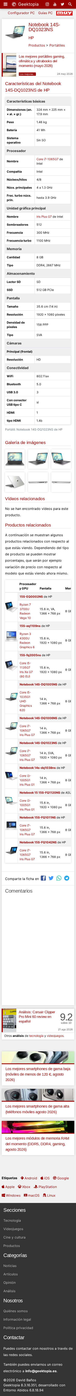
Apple (10, 1187)
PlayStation (48, 1187)
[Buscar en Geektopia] (70, 4)
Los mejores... (27, 74)
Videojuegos (13, 1229)
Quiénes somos (15, 1311)
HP (31, 38)
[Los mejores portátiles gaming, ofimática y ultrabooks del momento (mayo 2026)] (9, 65)
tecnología (36, 1035)
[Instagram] (48, 4)
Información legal (17, 1319)
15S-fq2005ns (30, 655)
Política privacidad (18, 1328)
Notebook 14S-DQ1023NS (44, 27)
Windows (13, 1195)
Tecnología (12, 1220)
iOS (47, 1178)
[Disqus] (38, 951)
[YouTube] (55, 4)
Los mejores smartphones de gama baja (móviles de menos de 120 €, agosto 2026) (37, 1074)
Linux (51, 1195)
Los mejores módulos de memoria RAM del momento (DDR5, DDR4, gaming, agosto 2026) (37, 1144)
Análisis (9, 1291)
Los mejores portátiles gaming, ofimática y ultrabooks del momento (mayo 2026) (42, 61)
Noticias (9, 1266)
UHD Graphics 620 (26, 705)
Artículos (10, 1274)
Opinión (9, 1282)
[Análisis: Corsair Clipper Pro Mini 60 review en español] (9, 1020)
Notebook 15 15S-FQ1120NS (40, 792)
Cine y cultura (14, 1237)
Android (30, 1178)
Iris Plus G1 (27, 784)
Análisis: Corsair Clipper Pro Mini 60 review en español (37, 1016)
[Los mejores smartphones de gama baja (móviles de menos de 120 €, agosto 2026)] (38, 1057)
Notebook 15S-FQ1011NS (38, 817)
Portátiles (57, 45)
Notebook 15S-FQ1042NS (38, 842)
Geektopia (28, 4)
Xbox (26, 1187)
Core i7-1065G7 (47, 159)
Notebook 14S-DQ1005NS (38, 684)
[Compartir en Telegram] (67, 878)
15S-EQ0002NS (31, 596)
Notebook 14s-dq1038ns (38, 767)
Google (63, 1178)
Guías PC (45, 13)
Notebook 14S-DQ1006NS (38, 718)
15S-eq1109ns (30, 626)
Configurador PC (21, 13)
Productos (36, 45)
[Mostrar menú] (6, 4)
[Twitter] (63, 4)
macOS (33, 1195)
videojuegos (55, 1035)
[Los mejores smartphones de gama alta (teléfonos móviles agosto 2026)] (38, 1094)
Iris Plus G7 (44, 216)
